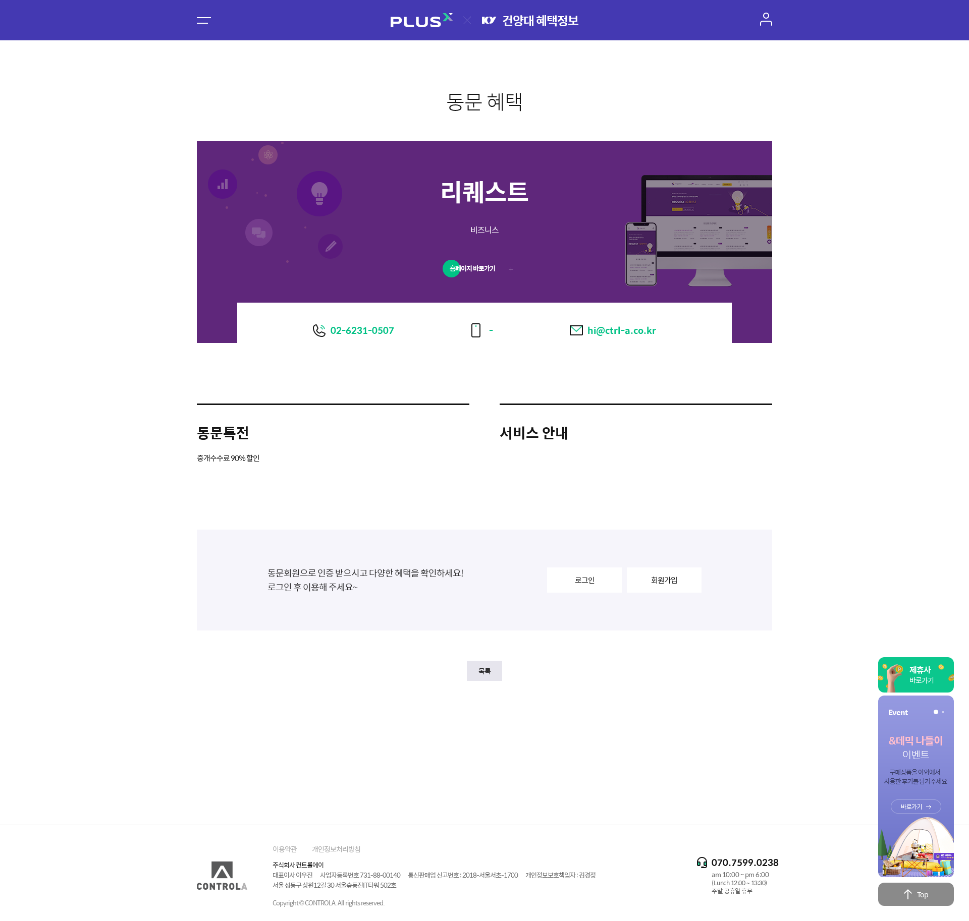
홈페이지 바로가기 (473, 268)
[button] (934, 712)
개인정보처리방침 (336, 848)
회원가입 (664, 580)
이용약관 (285, 848)
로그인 (585, 580)
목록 (484, 670)
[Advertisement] (484, 744)
